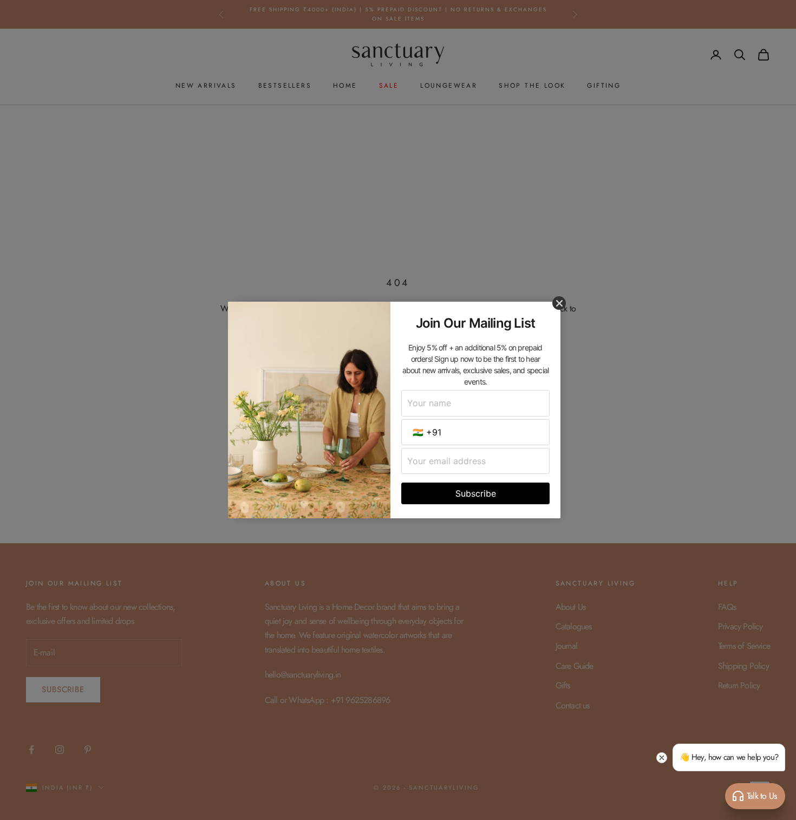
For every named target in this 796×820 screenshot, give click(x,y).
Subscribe (475, 493)
